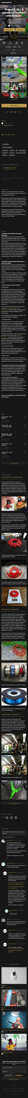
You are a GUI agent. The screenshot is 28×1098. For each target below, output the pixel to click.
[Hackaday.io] (6, 2)
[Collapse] (11, 475)
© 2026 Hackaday (14, 1094)
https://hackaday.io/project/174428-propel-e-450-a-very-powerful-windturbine (16, 950)
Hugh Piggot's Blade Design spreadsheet (10, 309)
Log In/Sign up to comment (8, 837)
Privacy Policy (14, 1090)
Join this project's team (7, 125)
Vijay (5, 1054)
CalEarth (4, 155)
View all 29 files (14, 463)
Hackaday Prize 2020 (4, 59)
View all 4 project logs (14, 803)
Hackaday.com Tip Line (10, 167)
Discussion (13, 53)
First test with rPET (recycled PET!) (10, 609)
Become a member (6, 1063)
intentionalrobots (10, 840)
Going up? (14, 1085)
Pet (17, 150)
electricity (5, 153)
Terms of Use (6, 1090)
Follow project (9, 30)
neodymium (11, 155)
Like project (20, 30)
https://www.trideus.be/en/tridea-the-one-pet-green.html (16, 887)
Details (14, 47)
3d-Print (12, 150)
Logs (14, 50)
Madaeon (6, 1032)
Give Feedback (22, 1088)
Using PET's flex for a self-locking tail (10, 714)
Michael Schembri (10, 863)
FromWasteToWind (15, 25)
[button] (24, 2)
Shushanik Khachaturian (10, 1009)
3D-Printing (5, 150)
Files (20, 47)
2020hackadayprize (20, 153)
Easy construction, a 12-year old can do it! (11, 477)
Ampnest (3, 986)
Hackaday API (22, 1090)
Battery (12, 153)
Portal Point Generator (7, 1052)
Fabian (8, 919)
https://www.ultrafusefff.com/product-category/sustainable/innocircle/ (16, 883)
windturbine (23, 150)
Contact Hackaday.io (12, 1088)
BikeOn (3, 1008)
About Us (5, 1088)
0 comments (21, 479)
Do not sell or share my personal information (14, 1091)
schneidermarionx (8, 987)
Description (8, 47)
